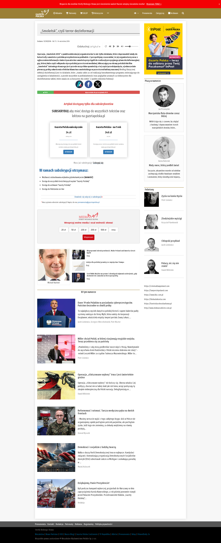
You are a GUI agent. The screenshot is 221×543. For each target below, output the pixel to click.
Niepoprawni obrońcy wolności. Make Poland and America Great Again (111, 252)
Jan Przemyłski (164, 109)
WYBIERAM (68, 152)
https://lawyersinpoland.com (156, 290)
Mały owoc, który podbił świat (164, 165)
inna (113, 230)
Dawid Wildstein (84, 394)
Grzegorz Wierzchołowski (100, 322)
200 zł (93, 230)
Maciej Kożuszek (84, 466)
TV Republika (104, 534)
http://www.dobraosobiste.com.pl (158, 308)
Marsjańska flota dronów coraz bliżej (164, 115)
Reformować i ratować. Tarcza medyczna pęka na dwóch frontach (106, 412)
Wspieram (88, 237)
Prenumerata (147, 13)
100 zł (83, 230)
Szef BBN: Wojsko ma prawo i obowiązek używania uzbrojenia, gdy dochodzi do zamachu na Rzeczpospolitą (112, 275)
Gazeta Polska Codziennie (87, 534)
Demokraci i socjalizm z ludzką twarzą (97, 447)
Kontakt (50, 524)
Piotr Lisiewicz (83, 358)
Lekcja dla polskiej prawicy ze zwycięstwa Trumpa (105, 262)
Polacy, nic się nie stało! (170, 265)
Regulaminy (88, 524)
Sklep (133, 534)
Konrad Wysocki (84, 433)
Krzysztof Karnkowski (169, 222)
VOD (61, 534)
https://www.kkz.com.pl (153, 294)
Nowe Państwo (52, 534)
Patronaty (69, 524)
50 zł (73, 230)
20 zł (63, 230)
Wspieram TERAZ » (153, 4)
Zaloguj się (160, 13)
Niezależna (39, 534)
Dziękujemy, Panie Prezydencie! (93, 483)
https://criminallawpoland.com (156, 286)
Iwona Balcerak (164, 161)
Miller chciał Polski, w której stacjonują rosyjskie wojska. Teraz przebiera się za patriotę (106, 340)
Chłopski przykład (170, 240)
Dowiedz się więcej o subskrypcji (89, 197)
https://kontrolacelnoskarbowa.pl (158, 303)
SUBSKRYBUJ (60, 111)
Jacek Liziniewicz (84, 322)
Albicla (114, 534)
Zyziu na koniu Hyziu (171, 196)
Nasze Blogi (69, 534)
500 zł (103, 230)
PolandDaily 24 (144, 534)
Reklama (78, 524)
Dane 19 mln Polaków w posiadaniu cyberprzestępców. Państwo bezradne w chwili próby (105, 304)
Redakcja (81, 502)
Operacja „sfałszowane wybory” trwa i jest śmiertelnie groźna (106, 376)
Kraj (88, 256)
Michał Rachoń (54, 282)
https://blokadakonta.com (155, 299)
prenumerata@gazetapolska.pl (89, 202)
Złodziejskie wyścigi (171, 218)
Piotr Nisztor (116, 322)
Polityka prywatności (103, 524)
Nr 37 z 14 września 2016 (61, 41)
